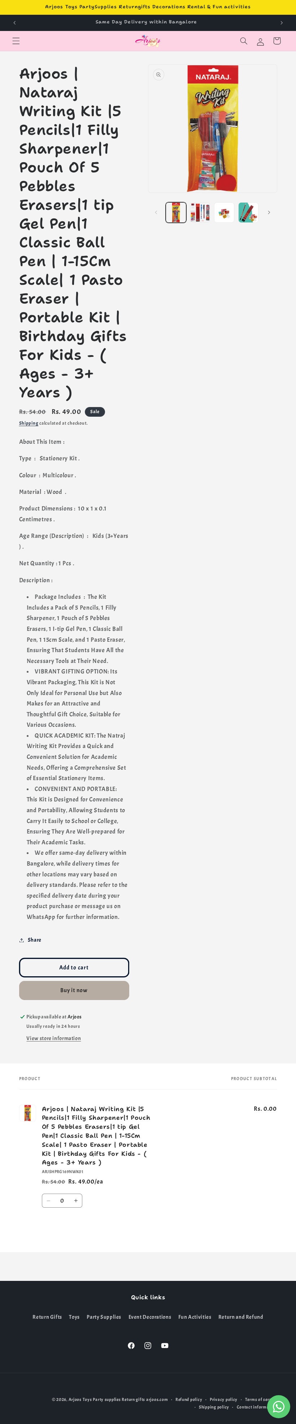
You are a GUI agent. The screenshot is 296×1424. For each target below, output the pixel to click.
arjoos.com (157, 1399)
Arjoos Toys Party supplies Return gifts (107, 1399)
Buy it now (74, 990)
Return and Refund (241, 1317)
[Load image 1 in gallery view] (176, 212)
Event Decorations (150, 1317)
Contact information (257, 1407)
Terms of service (261, 1399)
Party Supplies (104, 1317)
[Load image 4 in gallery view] (248, 212)
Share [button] (35, 940)
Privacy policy (224, 1399)
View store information (53, 1038)
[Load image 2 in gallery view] (200, 212)
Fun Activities (195, 1317)
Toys (74, 1317)
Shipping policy (214, 1407)
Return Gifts (47, 1317)
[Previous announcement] (14, 23)
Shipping (29, 423)
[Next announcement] (282, 23)
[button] (16, 40)
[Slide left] (156, 213)
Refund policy (189, 1399)
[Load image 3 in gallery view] (224, 212)
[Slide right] (269, 213)
